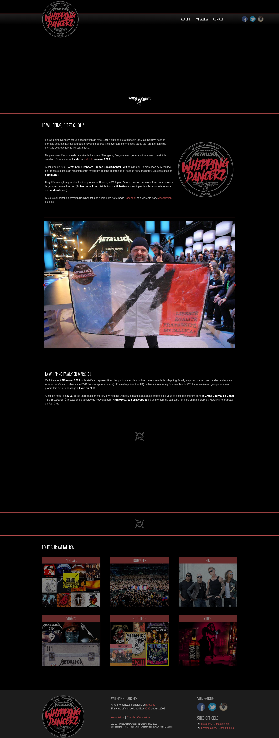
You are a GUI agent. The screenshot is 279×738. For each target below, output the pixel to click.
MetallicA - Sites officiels (215, 724)
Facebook (130, 198)
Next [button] (235, 285)
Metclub (88, 159)
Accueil (185, 18)
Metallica (202, 18)
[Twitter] (253, 19)
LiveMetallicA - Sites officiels (217, 728)
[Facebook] (245, 19)
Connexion (143, 717)
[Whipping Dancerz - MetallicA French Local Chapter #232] (63, 716)
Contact (218, 18)
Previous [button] (44, 285)
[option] (139, 285)
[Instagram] (261, 19)
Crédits (131, 717)
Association (165, 198)
